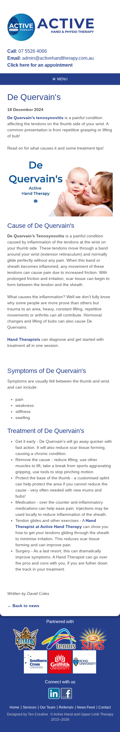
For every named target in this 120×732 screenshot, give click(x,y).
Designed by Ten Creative (27, 714)
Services (29, 707)
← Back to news (23, 605)
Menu (62, 79)
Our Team (47, 707)
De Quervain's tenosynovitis (36, 117)
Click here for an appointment (40, 65)
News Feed (86, 707)
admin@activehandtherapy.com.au (58, 58)
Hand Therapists (23, 339)
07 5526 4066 (32, 51)
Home (14, 707)
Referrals (66, 707)
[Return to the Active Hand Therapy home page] (51, 28)
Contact (104, 707)
